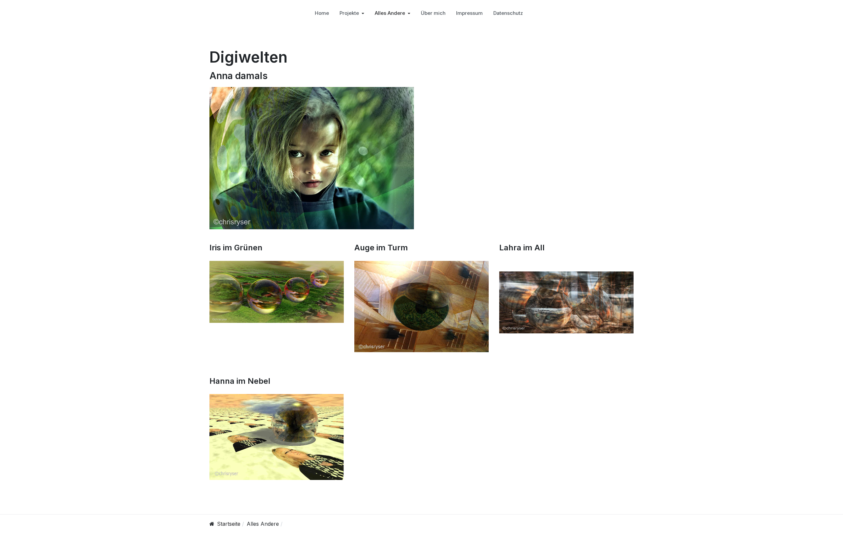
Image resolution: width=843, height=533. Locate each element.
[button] (351, 13)
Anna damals (238, 75)
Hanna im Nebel (239, 381)
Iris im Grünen (235, 247)
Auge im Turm (381, 247)
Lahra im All (522, 247)
